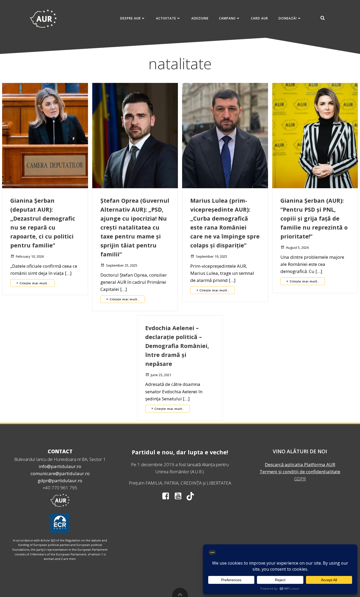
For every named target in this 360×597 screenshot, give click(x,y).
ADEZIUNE (199, 18)
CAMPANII (227, 18)
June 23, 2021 (161, 374)
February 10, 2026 (30, 256)
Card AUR (259, 18)
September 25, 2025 (121, 265)
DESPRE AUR (130, 18)
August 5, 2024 (297, 247)
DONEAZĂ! (288, 18)
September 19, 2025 (211, 256)
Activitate (166, 18)
